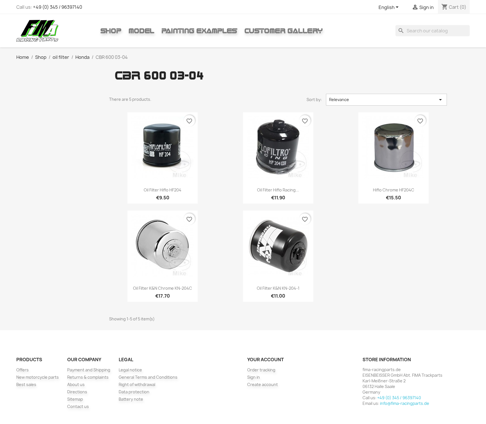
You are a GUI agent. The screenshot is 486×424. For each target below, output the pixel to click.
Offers (22, 369)
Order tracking (261, 369)
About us (76, 384)
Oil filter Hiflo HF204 (162, 190)
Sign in (253, 377)
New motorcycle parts (37, 377)
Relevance (386, 99)
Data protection (134, 391)
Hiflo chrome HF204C (393, 190)
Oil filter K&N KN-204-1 (278, 288)
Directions (77, 391)
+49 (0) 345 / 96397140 (57, 7)
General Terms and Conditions (148, 377)
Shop (110, 30)
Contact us (78, 406)
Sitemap (75, 399)
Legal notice (130, 369)
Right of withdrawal (137, 384)
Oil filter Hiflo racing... (278, 190)
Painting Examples (199, 30)
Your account (265, 359)
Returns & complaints (88, 377)
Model (141, 30)
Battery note (131, 399)
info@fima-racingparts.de (404, 403)
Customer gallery (283, 30)
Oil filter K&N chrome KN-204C (162, 288)
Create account (262, 384)
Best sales (26, 384)
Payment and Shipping (88, 369)
